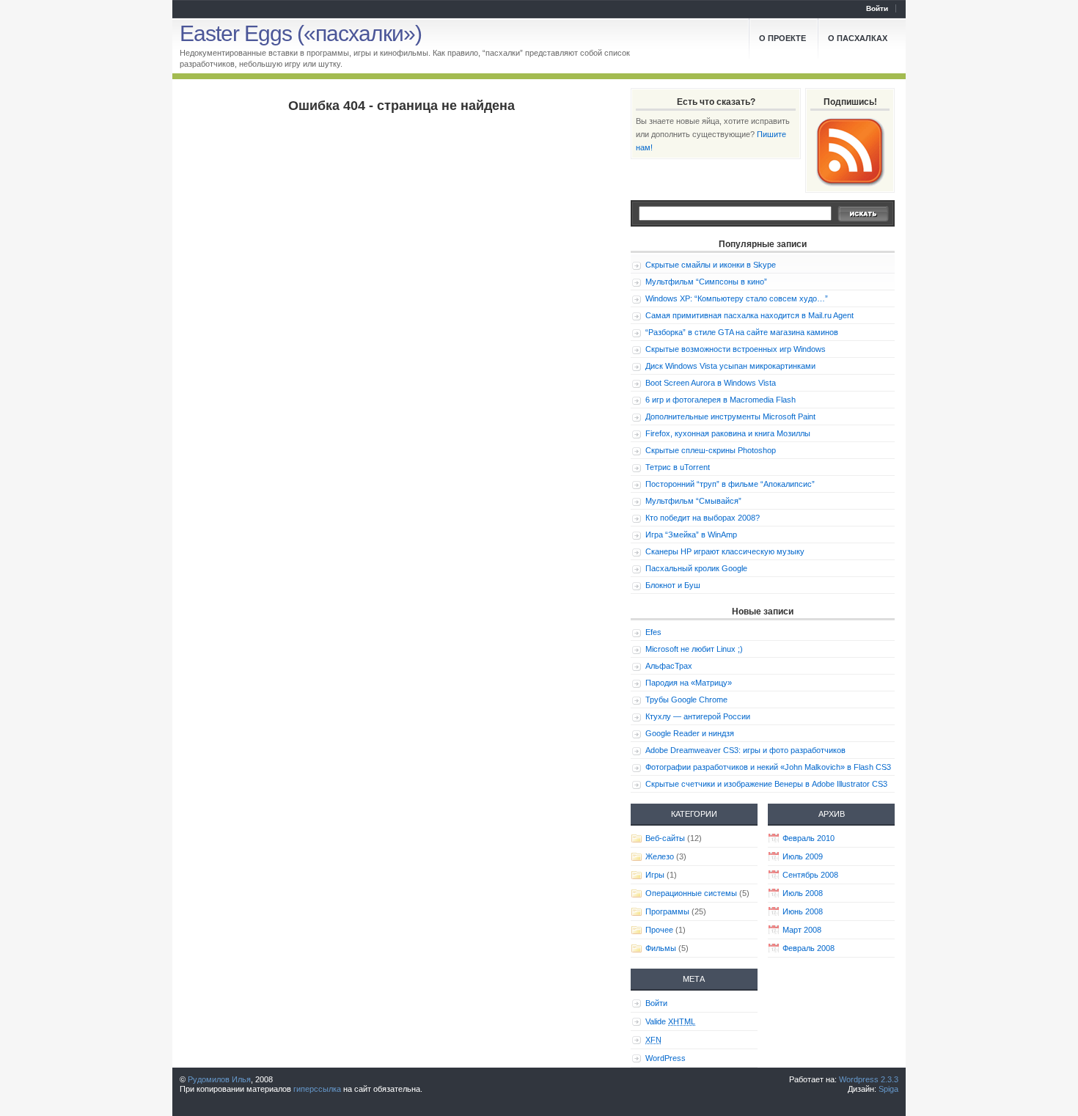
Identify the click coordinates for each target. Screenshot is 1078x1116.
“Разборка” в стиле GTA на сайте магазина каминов (741, 332)
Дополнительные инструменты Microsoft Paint (730, 416)
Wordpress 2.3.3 (868, 1079)
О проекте (782, 38)
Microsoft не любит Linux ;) (694, 649)
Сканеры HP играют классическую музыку (724, 551)
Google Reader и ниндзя (689, 733)
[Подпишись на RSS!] (850, 151)
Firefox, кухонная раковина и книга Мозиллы (727, 433)
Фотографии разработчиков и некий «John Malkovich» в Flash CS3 (768, 767)
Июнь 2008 (802, 911)
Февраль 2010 (808, 838)
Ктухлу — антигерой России (697, 716)
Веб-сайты (665, 838)
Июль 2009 (802, 856)
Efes (653, 632)
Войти (877, 8)
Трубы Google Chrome (686, 699)
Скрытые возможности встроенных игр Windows (735, 349)
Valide (670, 1021)
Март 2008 (801, 929)
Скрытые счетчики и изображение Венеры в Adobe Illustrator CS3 (766, 783)
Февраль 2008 (808, 948)
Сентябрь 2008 (810, 874)
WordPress (665, 1058)
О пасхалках (857, 38)
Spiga (888, 1088)
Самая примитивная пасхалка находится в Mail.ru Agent (749, 315)
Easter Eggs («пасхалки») (301, 33)
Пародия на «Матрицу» (688, 682)
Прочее (659, 929)
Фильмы (660, 948)
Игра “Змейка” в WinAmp (691, 534)
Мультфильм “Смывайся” (693, 500)
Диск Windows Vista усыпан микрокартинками (730, 365)
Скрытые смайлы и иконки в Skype (710, 264)
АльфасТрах (668, 665)
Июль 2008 (802, 893)
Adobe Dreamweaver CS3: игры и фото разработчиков (745, 750)
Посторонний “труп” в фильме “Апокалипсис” (730, 484)
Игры (654, 874)
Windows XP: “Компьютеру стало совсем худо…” (736, 298)
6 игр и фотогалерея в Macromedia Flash (720, 399)
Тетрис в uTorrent (677, 467)
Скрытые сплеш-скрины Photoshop (710, 450)
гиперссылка (317, 1088)
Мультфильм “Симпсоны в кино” (706, 281)
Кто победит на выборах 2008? (702, 517)
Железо (659, 856)
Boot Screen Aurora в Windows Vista (710, 382)
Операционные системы (691, 893)
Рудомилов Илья (219, 1079)
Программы (667, 911)
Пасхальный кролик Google (696, 568)
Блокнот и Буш (672, 585)
